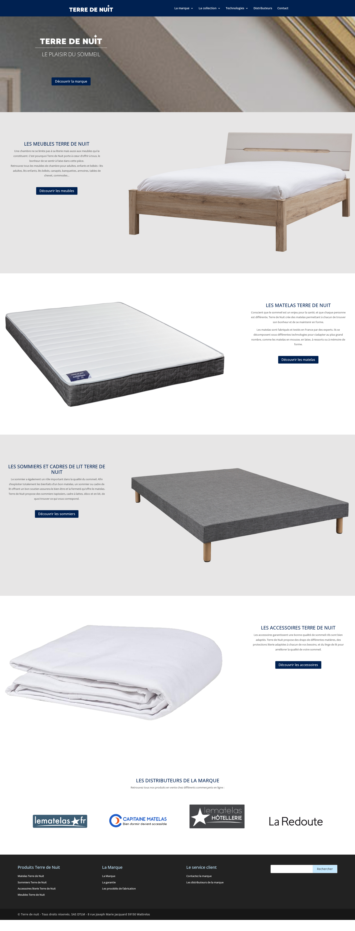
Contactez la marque (199, 876)
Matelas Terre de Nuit (31, 876)
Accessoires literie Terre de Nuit (37, 888)
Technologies (235, 8)
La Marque (108, 876)
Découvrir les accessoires (298, 665)
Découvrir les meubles (56, 191)
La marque (181, 8)
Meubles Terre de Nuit (31, 894)
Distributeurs (263, 8)
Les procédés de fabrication (119, 888)
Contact (282, 8)
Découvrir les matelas (298, 359)
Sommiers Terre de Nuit (32, 882)
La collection (208, 8)
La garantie (109, 882)
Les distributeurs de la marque (205, 882)
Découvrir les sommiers (56, 514)
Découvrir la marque (71, 81)
